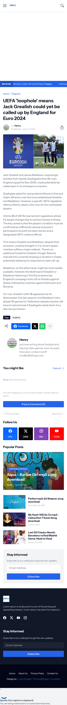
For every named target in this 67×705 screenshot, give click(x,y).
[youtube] (18, 617)
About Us (23, 673)
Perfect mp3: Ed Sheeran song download (45, 500)
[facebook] (4, 617)
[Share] (61, 127)
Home (6, 93)
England (16, 93)
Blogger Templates (51, 679)
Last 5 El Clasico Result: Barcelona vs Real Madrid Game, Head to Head (42, 535)
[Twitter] (35, 326)
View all (57, 368)
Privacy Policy (37, 673)
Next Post (57, 413)
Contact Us (52, 673)
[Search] (62, 5)
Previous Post (12, 413)
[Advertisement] (33, 46)
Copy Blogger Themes (30, 679)
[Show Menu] (5, 5)
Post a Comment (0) (33, 404)
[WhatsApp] (42, 326)
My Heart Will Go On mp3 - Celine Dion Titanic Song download (43, 518)
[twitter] (11, 617)
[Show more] (50, 326)
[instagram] (25, 617)
